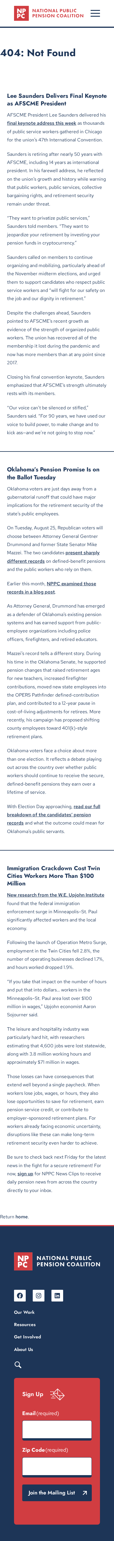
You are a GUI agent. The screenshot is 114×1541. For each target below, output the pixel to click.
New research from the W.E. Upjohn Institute (55, 895)
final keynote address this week (41, 123)
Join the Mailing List (52, 1492)
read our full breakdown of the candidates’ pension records (53, 814)
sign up (25, 1174)
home (21, 1217)
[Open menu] (95, 13)
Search (18, 1364)
